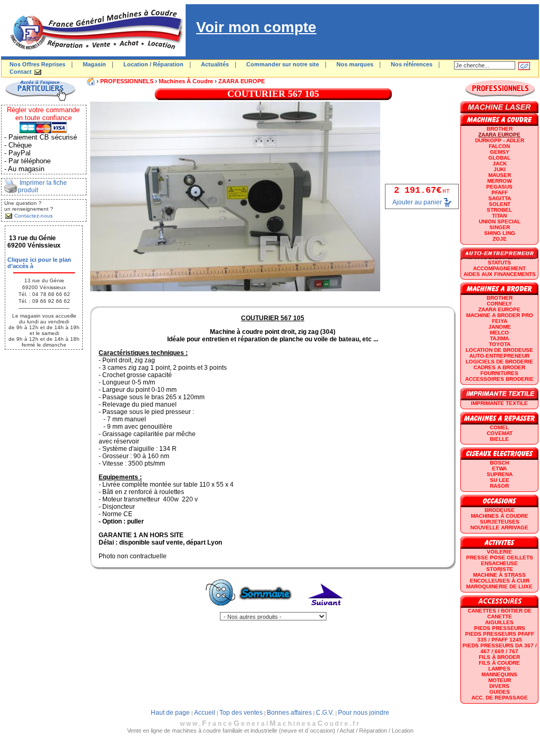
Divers (499, 686)
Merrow (499, 181)
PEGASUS (499, 187)
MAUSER (499, 175)
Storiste (499, 569)
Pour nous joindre (363, 712)
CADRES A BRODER (499, 367)
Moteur (499, 680)
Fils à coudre (499, 663)
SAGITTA (499, 198)
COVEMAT (500, 433)
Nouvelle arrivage (499, 527)
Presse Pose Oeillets (499, 557)
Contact (20, 71)
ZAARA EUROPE (241, 81)
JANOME (499, 327)
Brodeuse (500, 510)
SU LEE (499, 480)
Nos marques (354, 64)
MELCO (499, 333)
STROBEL (499, 210)
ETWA (499, 468)
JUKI (500, 169)
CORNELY (499, 304)
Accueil (204, 712)
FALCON (499, 146)
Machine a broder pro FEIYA (499, 318)
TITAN (499, 216)
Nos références (411, 64)
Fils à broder (499, 657)
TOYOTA (499, 344)
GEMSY (499, 152)
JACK (500, 163)
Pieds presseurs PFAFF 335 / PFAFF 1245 (499, 637)
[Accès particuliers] (40, 99)
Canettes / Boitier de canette (500, 613)
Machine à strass (499, 575)
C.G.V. (325, 712)
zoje (500, 239)
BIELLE (499, 439)
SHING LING (499, 233)
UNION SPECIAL (499, 221)
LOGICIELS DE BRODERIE (499, 361)
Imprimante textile (499, 403)
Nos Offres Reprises (37, 64)
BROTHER (500, 129)
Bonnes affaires (289, 712)
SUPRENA (500, 474)
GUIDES (499, 692)
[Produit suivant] (325, 610)
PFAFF (499, 192)
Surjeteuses (499, 522)
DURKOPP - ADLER (499, 140)
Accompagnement (499, 268)
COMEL (499, 427)
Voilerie (499, 552)
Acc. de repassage (499, 697)
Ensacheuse (499, 563)
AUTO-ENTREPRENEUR (499, 356)
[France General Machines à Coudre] (93, 54)
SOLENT (499, 204)
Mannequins (499, 674)
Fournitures (499, 373)
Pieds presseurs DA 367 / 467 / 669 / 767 (499, 648)
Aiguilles (499, 622)
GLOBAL (499, 158)
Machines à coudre (186, 81)
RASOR (499, 486)
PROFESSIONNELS (126, 81)
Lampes (499, 669)
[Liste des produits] (250, 610)
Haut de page (170, 712)
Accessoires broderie (499, 379)
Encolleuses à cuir (499, 581)
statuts (499, 262)
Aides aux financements (500, 274)
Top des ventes (241, 712)
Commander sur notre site (282, 64)
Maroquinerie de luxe (499, 586)
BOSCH (499, 463)
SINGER (499, 227)
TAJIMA (499, 338)
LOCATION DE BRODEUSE (499, 350)
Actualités (215, 64)
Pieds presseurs (499, 628)
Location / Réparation (153, 64)
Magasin (94, 64)
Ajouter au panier (417, 202)
